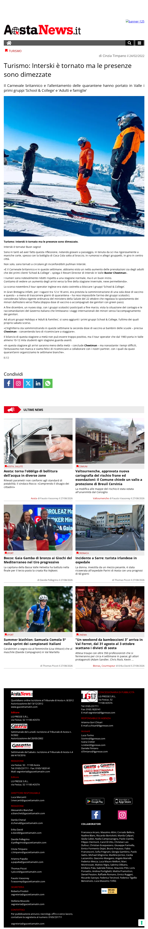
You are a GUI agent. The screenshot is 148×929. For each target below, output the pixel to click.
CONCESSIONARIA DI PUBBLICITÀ (116, 692)
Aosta (10, 466)
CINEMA (83, 634)
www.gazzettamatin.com (24, 706)
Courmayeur (108, 665)
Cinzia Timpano (114, 56)
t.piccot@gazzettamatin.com (26, 871)
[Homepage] (9, 43)
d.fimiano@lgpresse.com (94, 751)
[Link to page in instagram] (18, 383)
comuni (83, 466)
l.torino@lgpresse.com (93, 738)
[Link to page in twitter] (28, 383)
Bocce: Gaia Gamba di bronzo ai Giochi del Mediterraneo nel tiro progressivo (38, 560)
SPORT (10, 553)
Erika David (124, 665)
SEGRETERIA (17, 887)
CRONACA (84, 553)
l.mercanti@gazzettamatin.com (27, 800)
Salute (19, 466)
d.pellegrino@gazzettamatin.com (28, 842)
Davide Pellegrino (49, 580)
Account (85, 731)
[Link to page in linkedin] (38, 383)
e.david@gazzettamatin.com (26, 832)
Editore (15, 712)
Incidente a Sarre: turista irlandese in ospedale (106, 560)
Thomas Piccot (122, 580)
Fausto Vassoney (49, 498)
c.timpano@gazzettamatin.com (28, 852)
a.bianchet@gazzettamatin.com (28, 813)
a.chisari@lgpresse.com (100, 725)
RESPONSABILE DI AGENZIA (96, 718)
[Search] (129, 43)
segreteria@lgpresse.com (101, 712)
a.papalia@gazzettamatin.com (27, 862)
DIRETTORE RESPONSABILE (25, 793)
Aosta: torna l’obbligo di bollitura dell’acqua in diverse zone (31, 473)
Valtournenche (101, 498)
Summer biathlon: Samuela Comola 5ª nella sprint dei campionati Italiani (35, 641)
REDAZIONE (17, 760)
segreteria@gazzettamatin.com (33, 771)
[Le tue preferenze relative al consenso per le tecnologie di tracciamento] (141, 922)
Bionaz (96, 665)
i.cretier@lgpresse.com (93, 745)
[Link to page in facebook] (8, 383)
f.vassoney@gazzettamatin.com (28, 881)
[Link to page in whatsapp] (48, 383)
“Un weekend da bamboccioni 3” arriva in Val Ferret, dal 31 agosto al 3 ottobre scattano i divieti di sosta (109, 643)
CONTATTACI (18, 909)
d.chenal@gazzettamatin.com (27, 823)
